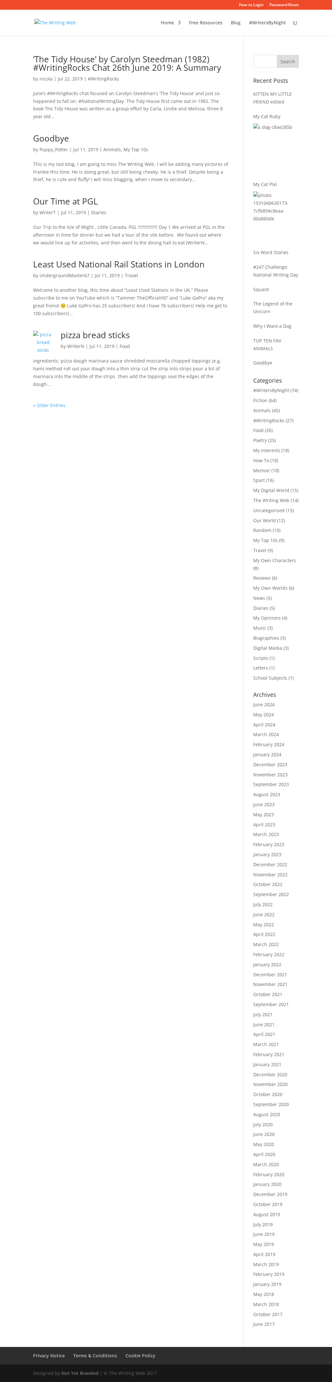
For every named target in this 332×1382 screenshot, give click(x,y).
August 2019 (266, 1214)
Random (262, 530)
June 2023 (264, 804)
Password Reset (284, 5)
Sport (259, 480)
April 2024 (264, 725)
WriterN (75, 346)
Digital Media (267, 648)
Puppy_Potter (54, 149)
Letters (260, 668)
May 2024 (263, 714)
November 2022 (270, 874)
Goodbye (51, 138)
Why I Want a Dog (272, 326)
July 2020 (263, 1124)
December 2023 (270, 764)
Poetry (260, 440)
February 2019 (268, 1274)
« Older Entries (49, 405)
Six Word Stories (271, 252)
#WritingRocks (103, 79)
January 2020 (267, 1184)
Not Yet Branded (80, 1373)
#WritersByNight (267, 23)
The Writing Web (271, 500)
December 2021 (270, 974)
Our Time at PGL (65, 201)
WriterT (48, 212)
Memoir (261, 470)
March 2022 (266, 944)
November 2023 (270, 774)
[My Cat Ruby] (276, 147)
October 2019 (267, 1204)
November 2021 (270, 984)
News (259, 598)
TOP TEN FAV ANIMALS (267, 345)
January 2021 (267, 1064)
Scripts (260, 658)
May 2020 (263, 1144)
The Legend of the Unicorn (272, 308)
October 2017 (267, 1314)
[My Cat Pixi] (276, 215)
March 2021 (266, 1044)
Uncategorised (269, 510)
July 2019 (263, 1224)
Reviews (262, 578)
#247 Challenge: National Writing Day (275, 271)
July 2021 (263, 1014)
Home (167, 23)
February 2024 (268, 744)
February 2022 (268, 954)
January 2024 (267, 754)
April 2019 (264, 1254)
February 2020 (268, 1174)
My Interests (266, 450)
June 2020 (264, 1134)
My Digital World (271, 490)
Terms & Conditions (95, 1355)
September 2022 (271, 894)
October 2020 (267, 1094)
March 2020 (266, 1164)
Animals (112, 149)
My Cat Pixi (265, 184)
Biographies (266, 638)
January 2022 (267, 964)
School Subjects (270, 678)
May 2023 (263, 814)
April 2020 (264, 1154)
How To (261, 460)
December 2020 (270, 1074)
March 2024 (266, 734)
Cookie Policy (140, 1355)
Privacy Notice (49, 1355)
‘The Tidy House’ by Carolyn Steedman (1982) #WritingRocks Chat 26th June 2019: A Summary (127, 63)
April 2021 (264, 1034)
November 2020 (270, 1084)
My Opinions (267, 618)
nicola (46, 79)
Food (125, 346)
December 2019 (270, 1194)
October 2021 (267, 994)
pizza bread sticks (95, 335)
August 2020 (266, 1114)
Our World (264, 520)
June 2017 (264, 1324)
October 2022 (267, 884)
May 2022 (263, 924)
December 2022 (270, 864)
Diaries (98, 212)
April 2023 (264, 824)
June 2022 (264, 914)
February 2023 (268, 844)
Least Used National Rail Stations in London (119, 264)
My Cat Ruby (266, 116)
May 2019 (263, 1244)
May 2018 (263, 1294)
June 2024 (264, 704)
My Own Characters (274, 560)
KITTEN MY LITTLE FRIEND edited (272, 98)
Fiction (260, 400)
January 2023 (267, 854)
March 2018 (266, 1304)
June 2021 (264, 1024)
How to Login (251, 5)
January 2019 (267, 1284)
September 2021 (271, 1004)
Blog (236, 23)
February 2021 (268, 1054)
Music (259, 628)
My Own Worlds (270, 588)
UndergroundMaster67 (64, 275)
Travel (131, 275)
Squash (261, 289)
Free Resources (205, 23)
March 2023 (266, 834)
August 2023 (266, 794)
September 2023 (271, 784)
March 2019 (266, 1264)
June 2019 (264, 1234)
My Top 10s (136, 149)
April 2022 (264, 934)
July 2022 (263, 904)
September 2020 (271, 1104)
